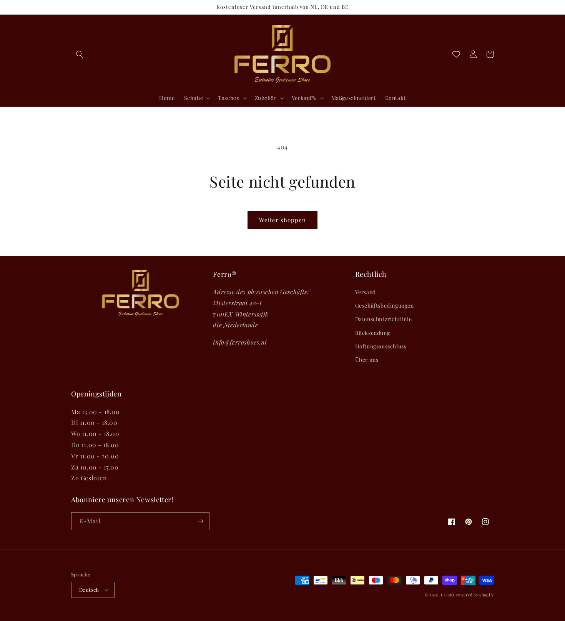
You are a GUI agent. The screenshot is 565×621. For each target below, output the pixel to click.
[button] (79, 54)
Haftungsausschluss (381, 346)
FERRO (447, 595)
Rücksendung (372, 332)
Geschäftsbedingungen (384, 305)
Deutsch (89, 589)
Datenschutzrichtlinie (383, 319)
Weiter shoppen (282, 220)
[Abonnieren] (200, 521)
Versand (365, 292)
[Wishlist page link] (456, 54)
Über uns (367, 359)
